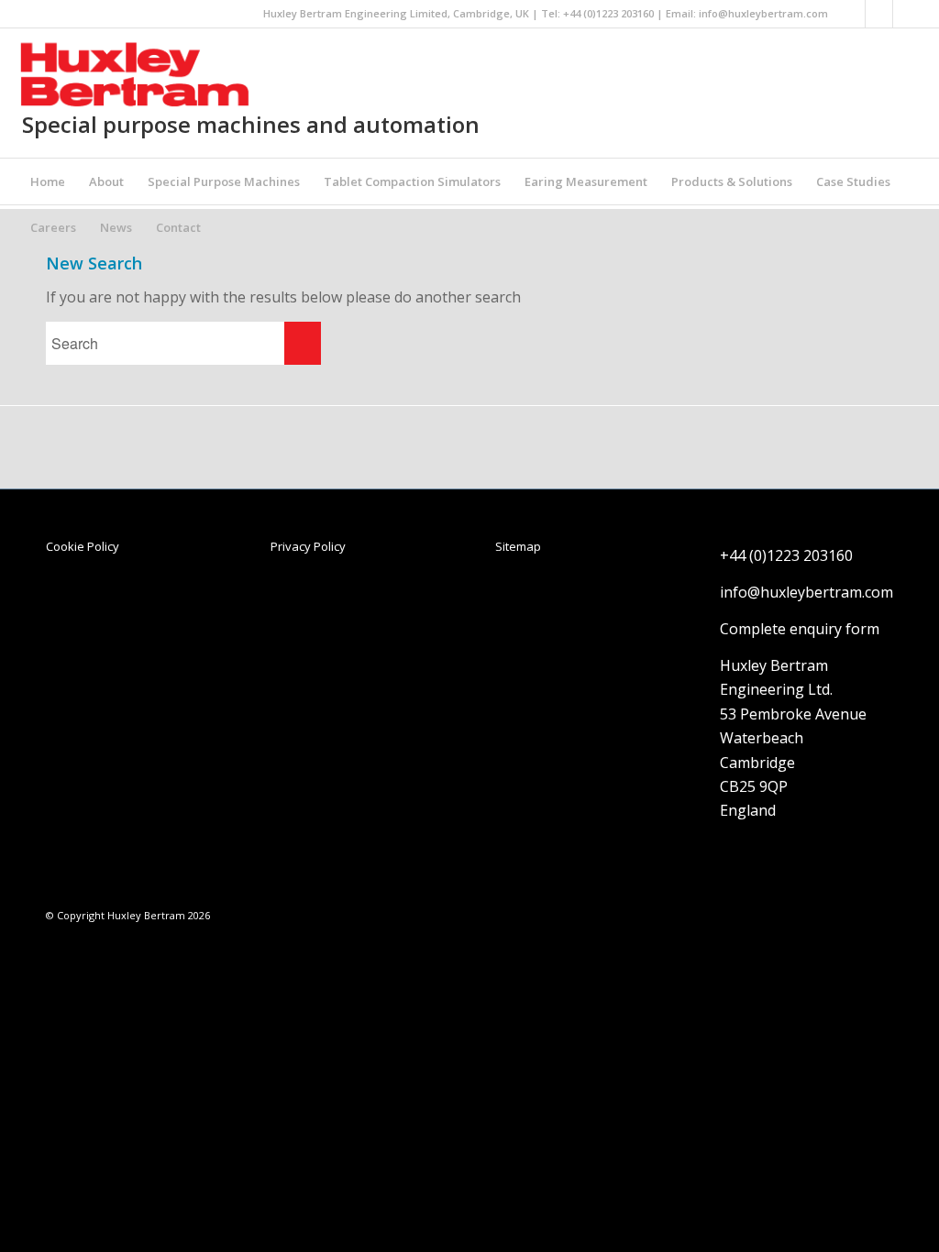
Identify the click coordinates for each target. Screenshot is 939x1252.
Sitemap (518, 546)
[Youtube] (907, 13)
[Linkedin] (851, 13)
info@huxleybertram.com (763, 13)
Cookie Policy (82, 546)
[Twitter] (879, 13)
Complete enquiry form (799, 629)
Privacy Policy (308, 546)
